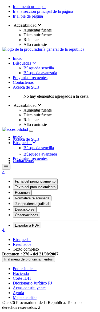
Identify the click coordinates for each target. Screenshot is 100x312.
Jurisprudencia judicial (32, 204)
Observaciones (26, 215)
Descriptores (24, 209)
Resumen (22, 193)
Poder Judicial (25, 268)
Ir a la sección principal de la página (43, 11)
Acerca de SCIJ (26, 87)
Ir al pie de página (28, 16)
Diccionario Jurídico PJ (32, 283)
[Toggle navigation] (31, 131)
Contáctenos (23, 82)
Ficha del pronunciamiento (35, 181)
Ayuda (18, 292)
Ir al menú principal (29, 6)
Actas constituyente (29, 288)
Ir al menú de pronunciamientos (28, 259)
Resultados (22, 244)
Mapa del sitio (25, 297)
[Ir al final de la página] (3, 230)
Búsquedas (22, 63)
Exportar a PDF (27, 225)
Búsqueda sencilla (38, 68)
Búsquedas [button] (22, 142)
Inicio (17, 58)
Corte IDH (22, 278)
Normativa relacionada (32, 198)
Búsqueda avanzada (40, 72)
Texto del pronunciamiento (35, 187)
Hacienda (21, 273)
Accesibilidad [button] (25, 25)
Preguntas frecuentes (30, 77)
